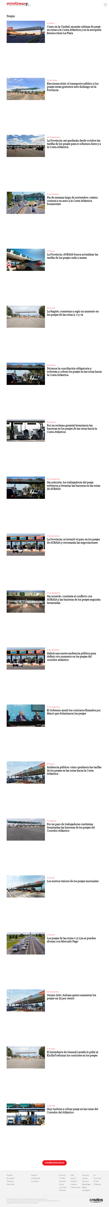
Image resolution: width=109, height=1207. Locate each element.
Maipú (84, 1187)
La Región (86, 1190)
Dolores (62, 1175)
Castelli (74, 1181)
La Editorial (35, 1178)
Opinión (34, 1175)
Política (10, 1175)
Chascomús (75, 1187)
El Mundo (97, 1184)
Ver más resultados (54, 1163)
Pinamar (62, 1190)
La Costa (62, 1187)
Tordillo (62, 1178)
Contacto (35, 1181)
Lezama (74, 1184)
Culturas (10, 1181)
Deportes (10, 1184)
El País (96, 1181)
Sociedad (10, 1178)
